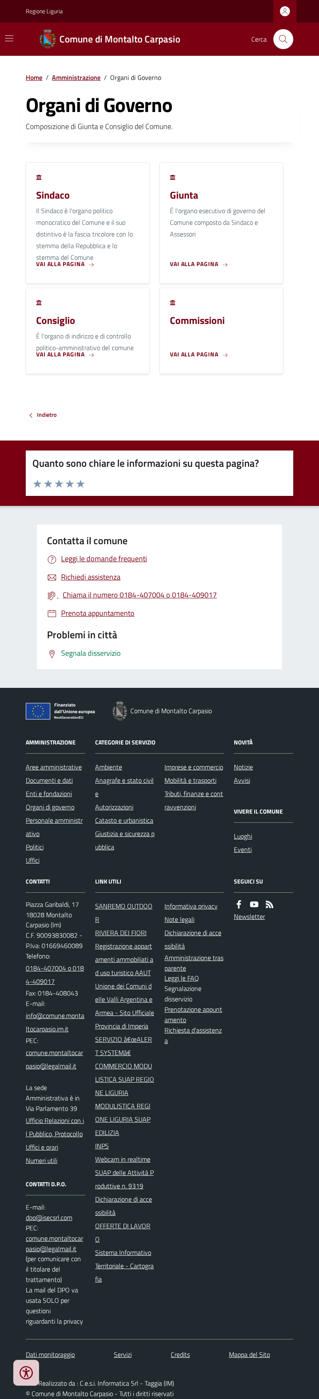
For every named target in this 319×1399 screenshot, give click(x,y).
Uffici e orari (42, 1147)
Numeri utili (41, 1160)
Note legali (179, 919)
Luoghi (243, 836)
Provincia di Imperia (121, 1026)
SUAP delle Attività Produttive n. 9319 (124, 1179)
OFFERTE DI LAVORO (122, 1232)
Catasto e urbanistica (124, 820)
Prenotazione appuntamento (193, 1014)
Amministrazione (76, 77)
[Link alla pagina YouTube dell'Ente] (254, 904)
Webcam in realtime (122, 1159)
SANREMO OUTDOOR (123, 912)
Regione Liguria (44, 11)
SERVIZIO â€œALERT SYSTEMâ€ (123, 1046)
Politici (35, 847)
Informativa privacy (191, 906)
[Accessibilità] (26, 1372)
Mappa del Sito (249, 1354)
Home (34, 77)
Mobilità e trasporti (190, 780)
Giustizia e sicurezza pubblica (125, 840)
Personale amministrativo (54, 827)
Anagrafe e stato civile (124, 787)
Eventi (243, 849)
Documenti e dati (49, 780)
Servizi (123, 1354)
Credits (180, 1354)
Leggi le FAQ (181, 978)
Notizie (243, 767)
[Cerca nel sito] (280, 39)
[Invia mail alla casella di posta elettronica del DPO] (49, 1217)
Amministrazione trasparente (193, 963)
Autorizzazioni (114, 807)
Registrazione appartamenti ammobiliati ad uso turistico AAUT (124, 959)
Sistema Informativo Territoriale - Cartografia (124, 1265)
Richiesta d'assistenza (193, 1035)
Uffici (32, 860)
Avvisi (242, 780)
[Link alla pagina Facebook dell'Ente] (239, 904)
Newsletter (249, 916)
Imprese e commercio (193, 767)
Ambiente (108, 767)
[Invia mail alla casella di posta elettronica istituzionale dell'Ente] (55, 1022)
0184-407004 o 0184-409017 (55, 974)
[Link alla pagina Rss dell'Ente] (270, 904)
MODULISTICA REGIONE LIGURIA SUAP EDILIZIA (122, 1119)
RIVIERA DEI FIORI (121, 933)
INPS (102, 1146)
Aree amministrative (54, 767)
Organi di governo (50, 807)
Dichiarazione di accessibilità (123, 1205)
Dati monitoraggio (50, 1354)
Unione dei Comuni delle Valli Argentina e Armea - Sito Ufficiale (124, 999)
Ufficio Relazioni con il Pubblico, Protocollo (55, 1127)
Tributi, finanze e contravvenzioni (193, 800)
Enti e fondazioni (49, 794)
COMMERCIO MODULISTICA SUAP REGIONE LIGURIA (124, 1079)
